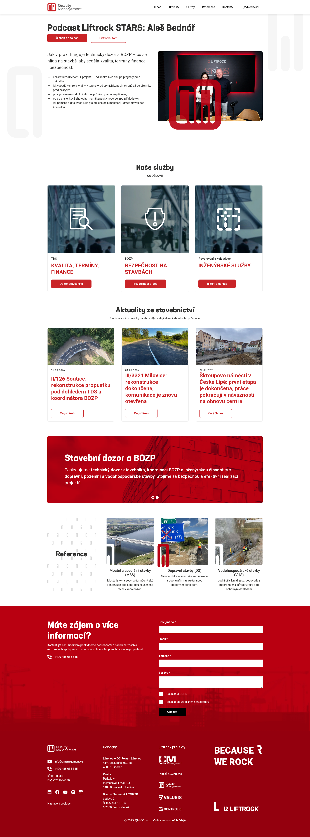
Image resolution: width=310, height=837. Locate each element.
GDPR (183, 694)
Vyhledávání (251, 7)
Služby (190, 7)
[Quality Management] (64, 7)
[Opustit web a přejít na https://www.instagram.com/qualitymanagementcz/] (81, 792)
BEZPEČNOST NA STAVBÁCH (146, 268)
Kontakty (227, 7)
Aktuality (173, 7)
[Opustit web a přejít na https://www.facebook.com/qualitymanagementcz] (57, 792)
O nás (157, 7)
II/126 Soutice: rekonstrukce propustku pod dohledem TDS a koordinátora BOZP (81, 388)
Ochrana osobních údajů (169, 820)
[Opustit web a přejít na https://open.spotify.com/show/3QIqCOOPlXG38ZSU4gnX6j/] (73, 792)
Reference (208, 7)
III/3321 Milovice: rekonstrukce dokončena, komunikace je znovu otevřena (151, 388)
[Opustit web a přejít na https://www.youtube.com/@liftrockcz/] (65, 792)
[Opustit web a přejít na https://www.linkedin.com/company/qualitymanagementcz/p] (49, 792)
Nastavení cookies (59, 803)
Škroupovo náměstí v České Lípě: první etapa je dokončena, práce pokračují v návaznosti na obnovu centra (227, 388)
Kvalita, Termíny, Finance (75, 268)
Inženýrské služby (224, 265)
